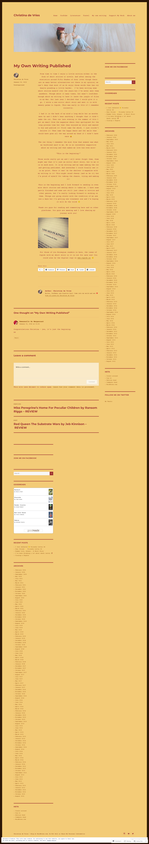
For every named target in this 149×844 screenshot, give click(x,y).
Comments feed (20, 817)
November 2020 (20, 591)
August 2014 (19, 749)
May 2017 (18, 681)
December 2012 (20, 790)
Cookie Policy (51, 840)
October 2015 (20, 719)
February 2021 (20, 585)
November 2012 (20, 792)
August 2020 (19, 598)
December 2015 (20, 715)
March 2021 (19, 583)
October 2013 (20, 770)
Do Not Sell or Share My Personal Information (67, 834)
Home (55, 16)
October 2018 (20, 645)
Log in (17, 813)
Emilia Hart (19, 491)
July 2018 (19, 651)
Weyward (17, 490)
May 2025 (18, 576)
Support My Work (116, 16)
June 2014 (19, 753)
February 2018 (20, 662)
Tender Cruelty (20, 505)
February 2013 (20, 785)
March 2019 (19, 634)
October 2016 (20, 694)
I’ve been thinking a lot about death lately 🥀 (34, 553)
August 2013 (19, 775)
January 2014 (20, 764)
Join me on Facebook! (25, 458)
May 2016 (18, 704)
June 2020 (19, 602)
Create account (21, 811)
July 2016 (19, 700)
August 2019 (19, 623)
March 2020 (19, 608)
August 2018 (19, 649)
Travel (86, 16)
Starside (17, 497)
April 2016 (19, 706)
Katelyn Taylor (20, 522)
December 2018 (20, 640)
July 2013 (19, 777)
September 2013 (21, 773)
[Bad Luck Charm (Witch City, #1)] (51, 515)
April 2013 (19, 783)
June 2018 (19, 653)
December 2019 (20, 615)
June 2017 (19, 679)
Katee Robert (19, 507)
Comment (92, 382)
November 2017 (20, 668)
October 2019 (20, 619)
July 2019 (19, 625)
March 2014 (19, 760)
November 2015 (20, 717)
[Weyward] (51, 492)
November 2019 (20, 617)
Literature (75, 16)
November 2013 (20, 768)
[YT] (128, 833)
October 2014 (20, 745)
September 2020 (21, 595)
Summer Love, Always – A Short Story (29, 551)
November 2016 (20, 691)
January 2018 (20, 664)
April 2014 (19, 758)
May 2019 (18, 630)
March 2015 (19, 734)
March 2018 (19, 659)
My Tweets (108, 401)
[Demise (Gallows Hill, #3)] (51, 522)
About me (131, 16)
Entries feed (20, 815)
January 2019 (20, 638)
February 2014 (20, 762)
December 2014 (20, 741)
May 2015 (18, 730)
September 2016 (21, 696)
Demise (16, 520)
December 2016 (20, 689)
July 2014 (19, 751)
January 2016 (20, 713)
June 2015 (19, 728)
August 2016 (19, 698)
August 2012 (19, 796)
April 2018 (19, 657)
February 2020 (20, 610)
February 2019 (20, 636)
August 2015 (19, 723)
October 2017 (20, 670)
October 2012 (20, 794)
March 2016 (19, 709)
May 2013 (18, 781)
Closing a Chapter (22, 555)
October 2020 (20, 593)
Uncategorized (19, 85)
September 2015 (21, 721)
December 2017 (20, 666)
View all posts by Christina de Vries (59, 295)
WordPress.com (20, 819)
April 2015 (19, 732)
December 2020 (20, 589)
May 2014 (18, 755)
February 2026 (20, 570)
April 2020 (19, 606)
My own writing (99, 16)
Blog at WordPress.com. (39, 834)
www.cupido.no (84, 258)
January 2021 (20, 587)
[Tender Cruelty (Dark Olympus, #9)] (51, 507)
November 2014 (20, 743)
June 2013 (19, 779)
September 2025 (21, 574)
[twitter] (133, 833)
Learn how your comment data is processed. (74, 387)
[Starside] (51, 499)
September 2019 (21, 621)
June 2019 (19, 627)
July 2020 (19, 600)
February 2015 (20, 736)
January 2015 (20, 738)
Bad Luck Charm (20, 512)
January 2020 (20, 613)
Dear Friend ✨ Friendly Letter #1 (28, 549)
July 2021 (19, 578)
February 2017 (20, 685)
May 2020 (18, 604)
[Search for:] (32, 473)
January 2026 (20, 572)
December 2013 (20, 766)
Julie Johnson (20, 514)
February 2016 (20, 711)
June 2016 (19, 702)
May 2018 (18, 655)
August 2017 (19, 674)
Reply (16, 338)
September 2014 (21, 747)
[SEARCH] (51, 473)
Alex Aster (19, 499)
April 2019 (19, 632)
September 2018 (21, 647)
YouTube (63, 16)
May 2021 (18, 581)
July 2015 (19, 726)
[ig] (124, 833)
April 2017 (19, 683)
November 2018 (20, 642)
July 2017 (19, 677)
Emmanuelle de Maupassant (31, 322)
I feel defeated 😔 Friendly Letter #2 (30, 547)
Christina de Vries (27, 15)
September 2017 (21, 672)
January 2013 (20, 787)
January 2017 (20, 687)
